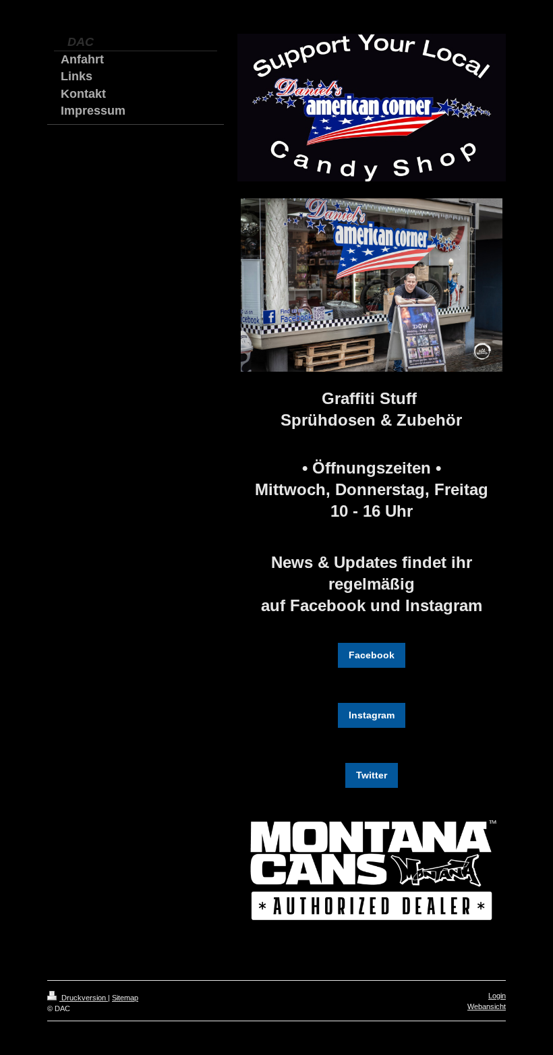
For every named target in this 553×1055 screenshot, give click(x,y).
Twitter (371, 775)
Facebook (372, 655)
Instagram (372, 715)
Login (497, 996)
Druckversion (83, 998)
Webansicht (486, 1006)
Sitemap (125, 998)
